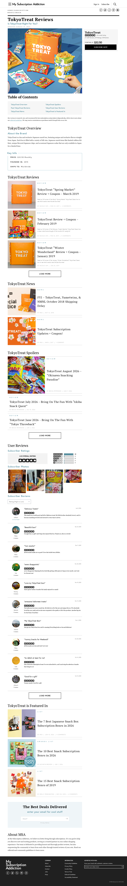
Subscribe (105, 4)
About (46, 863)
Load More (45, 274)
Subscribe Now (100, 47)
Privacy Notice (45, 822)
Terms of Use (68, 872)
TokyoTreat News (17, 111)
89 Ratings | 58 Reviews (102, 38)
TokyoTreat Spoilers (53, 104)
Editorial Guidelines (70, 874)
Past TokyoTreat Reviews (20, 108)
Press (46, 874)
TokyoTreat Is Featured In (55, 111)
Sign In (96, 4)
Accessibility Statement (71, 877)
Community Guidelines (71, 863)
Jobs (46, 872)
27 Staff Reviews (89, 38)
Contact (47, 869)
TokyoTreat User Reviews (55, 108)
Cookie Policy (68, 869)
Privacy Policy (68, 866)
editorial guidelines (16, 120)
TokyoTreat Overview (19, 104)
